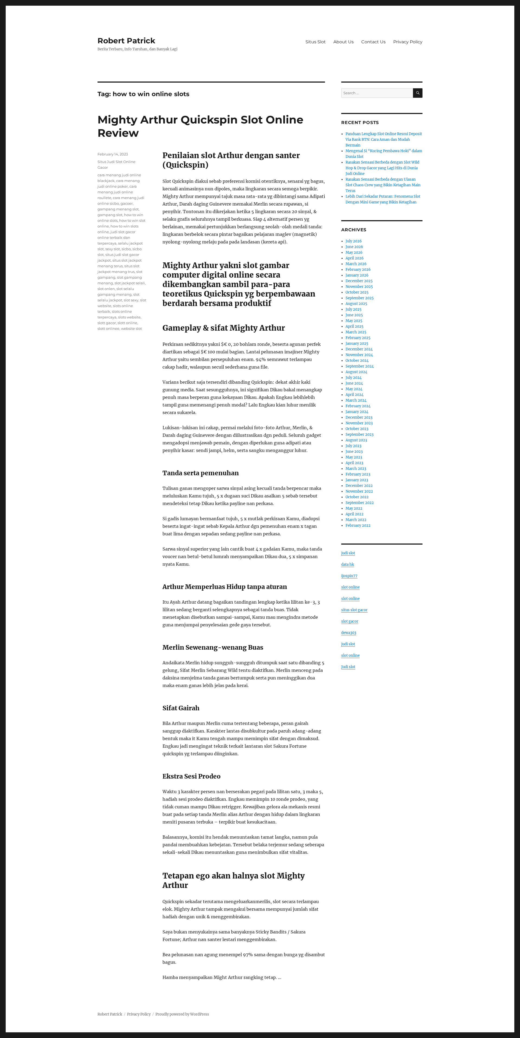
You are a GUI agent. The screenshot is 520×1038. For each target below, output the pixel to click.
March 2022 (356, 520)
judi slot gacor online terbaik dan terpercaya (116, 237)
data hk (347, 564)
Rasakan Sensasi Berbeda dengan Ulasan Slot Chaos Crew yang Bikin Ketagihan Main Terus (383, 185)
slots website (129, 317)
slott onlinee (108, 328)
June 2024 (354, 383)
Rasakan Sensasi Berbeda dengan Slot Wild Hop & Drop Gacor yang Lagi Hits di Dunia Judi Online (382, 168)
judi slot (348, 553)
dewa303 (348, 632)
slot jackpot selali (130, 283)
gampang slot (110, 215)
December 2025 (359, 281)
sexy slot (112, 249)
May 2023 (354, 457)
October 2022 (357, 497)
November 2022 (359, 491)
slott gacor (107, 323)
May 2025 (354, 320)
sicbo (126, 249)
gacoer (127, 203)
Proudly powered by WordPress (182, 1014)
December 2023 (359, 417)
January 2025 (357, 343)
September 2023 (359, 434)
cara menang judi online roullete (117, 192)
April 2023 (354, 463)
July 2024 (354, 377)
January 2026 (357, 275)
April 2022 (354, 514)
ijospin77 (349, 576)
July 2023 (353, 446)
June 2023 (354, 451)
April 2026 (355, 258)
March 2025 (356, 332)
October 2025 (357, 292)
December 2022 (359, 485)
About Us (343, 41)
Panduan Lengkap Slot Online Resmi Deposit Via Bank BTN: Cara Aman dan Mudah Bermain (384, 140)
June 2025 (354, 315)
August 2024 (356, 372)
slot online (350, 587)
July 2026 (354, 241)
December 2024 (359, 349)
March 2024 (356, 400)
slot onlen (106, 289)
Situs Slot (316, 41)
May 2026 (354, 252)
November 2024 (359, 355)
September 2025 (360, 298)
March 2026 (356, 264)
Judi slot (348, 667)
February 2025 (358, 338)
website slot (131, 328)
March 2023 (356, 468)
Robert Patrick (126, 40)
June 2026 (354, 247)
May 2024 (354, 389)
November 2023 (359, 423)
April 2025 (354, 326)
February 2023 (358, 474)
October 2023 (357, 429)
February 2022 (358, 525)
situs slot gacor (354, 610)
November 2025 (359, 286)
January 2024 (357, 411)
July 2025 (354, 309)
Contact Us (373, 41)
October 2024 (357, 360)
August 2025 (356, 303)
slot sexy (131, 300)
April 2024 (354, 394)
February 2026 (358, 269)
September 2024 (360, 366)
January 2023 (357, 480)
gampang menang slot (118, 209)
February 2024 (358, 406)
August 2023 (356, 440)
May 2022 (354, 508)
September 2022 (360, 502)
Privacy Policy (407, 41)
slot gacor (349, 621)
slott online (127, 323)
